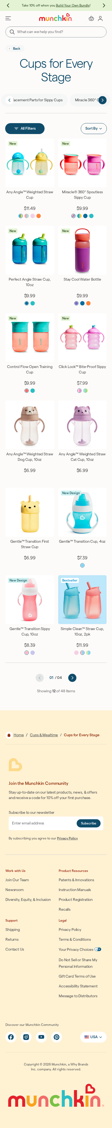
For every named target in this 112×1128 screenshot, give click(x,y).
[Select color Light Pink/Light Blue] (82, 653)
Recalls (64, 910)
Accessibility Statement (78, 986)
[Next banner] (101, 5)
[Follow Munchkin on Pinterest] (56, 1037)
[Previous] (9, 100)
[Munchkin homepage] (56, 17)
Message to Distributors (78, 996)
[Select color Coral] (26, 390)
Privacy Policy (67, 838)
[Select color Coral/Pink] (79, 390)
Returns (11, 940)
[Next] (102, 100)
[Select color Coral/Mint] (26, 216)
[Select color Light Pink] (26, 653)
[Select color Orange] (38, 216)
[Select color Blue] (82, 303)
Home (19, 735)
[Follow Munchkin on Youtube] (41, 1037)
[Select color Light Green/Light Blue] (88, 653)
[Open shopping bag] (91, 18)
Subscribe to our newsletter (31, 813)
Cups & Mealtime (44, 735)
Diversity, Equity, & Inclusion (28, 900)
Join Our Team (17, 880)
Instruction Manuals (75, 890)
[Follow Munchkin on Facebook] (10, 1037)
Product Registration (76, 900)
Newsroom (14, 890)
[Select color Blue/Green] (85, 390)
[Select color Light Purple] (32, 653)
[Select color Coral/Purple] (73, 216)
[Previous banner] (10, 5)
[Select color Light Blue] (82, 565)
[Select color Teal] (91, 216)
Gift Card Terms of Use (77, 976)
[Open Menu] (8, 18)
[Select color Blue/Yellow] (20, 216)
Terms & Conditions (75, 940)
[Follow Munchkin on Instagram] (26, 1037)
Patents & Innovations (76, 880)
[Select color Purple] (76, 303)
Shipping (12, 930)
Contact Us (14, 949)
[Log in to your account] (100, 18)
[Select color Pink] (32, 216)
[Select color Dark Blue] (85, 216)
